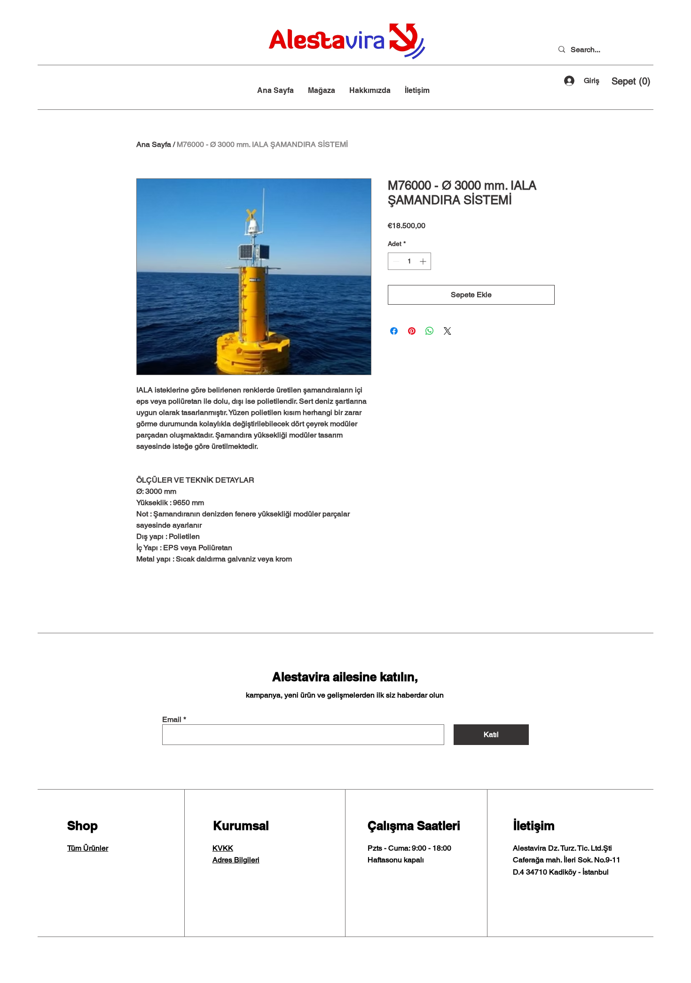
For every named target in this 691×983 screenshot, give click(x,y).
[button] (631, 81)
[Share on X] (447, 331)
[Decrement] (395, 261)
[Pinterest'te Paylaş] (411, 331)
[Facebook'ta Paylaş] (394, 331)
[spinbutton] (409, 261)
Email (171, 719)
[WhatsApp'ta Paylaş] (429, 331)
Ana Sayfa (153, 144)
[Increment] (424, 261)
